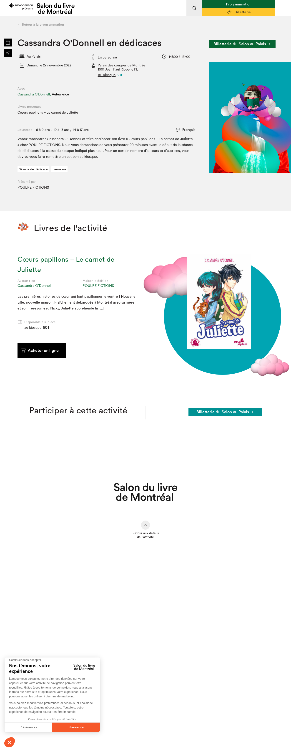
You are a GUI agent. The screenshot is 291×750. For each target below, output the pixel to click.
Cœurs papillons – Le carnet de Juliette (48, 112)
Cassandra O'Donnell (35, 285)
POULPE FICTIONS (33, 187)
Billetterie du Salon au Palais (239, 43)
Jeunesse (59, 169)
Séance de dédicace (33, 169)
